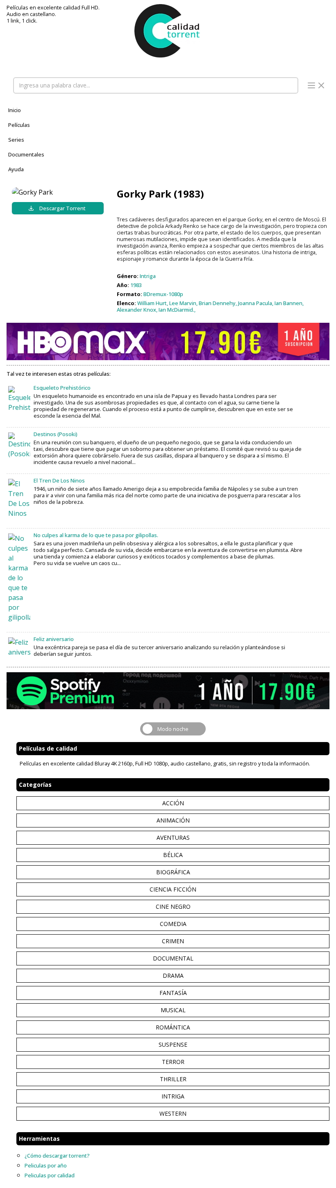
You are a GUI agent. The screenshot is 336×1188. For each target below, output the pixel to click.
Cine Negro (173, 906)
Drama (173, 975)
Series (16, 139)
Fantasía (173, 993)
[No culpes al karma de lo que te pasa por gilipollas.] (19, 578)
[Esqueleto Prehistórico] (19, 399)
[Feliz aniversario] (19, 647)
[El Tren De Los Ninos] (19, 498)
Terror (173, 1062)
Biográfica (173, 872)
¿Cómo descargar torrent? (57, 1155)
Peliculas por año (46, 1165)
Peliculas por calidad (50, 1175)
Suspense (173, 1044)
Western (172, 1113)
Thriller (173, 1079)
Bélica (173, 855)
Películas (19, 125)
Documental (173, 958)
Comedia (173, 924)
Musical (173, 1010)
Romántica (173, 1027)
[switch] (173, 728)
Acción (173, 803)
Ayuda (16, 169)
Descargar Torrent (62, 208)
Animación (173, 820)
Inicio (14, 110)
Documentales (26, 154)
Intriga (172, 1096)
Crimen (173, 941)
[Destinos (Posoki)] (19, 445)
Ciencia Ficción (173, 889)
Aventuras (173, 837)
